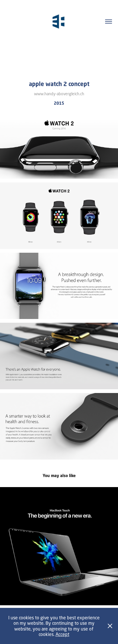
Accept (62, 634)
